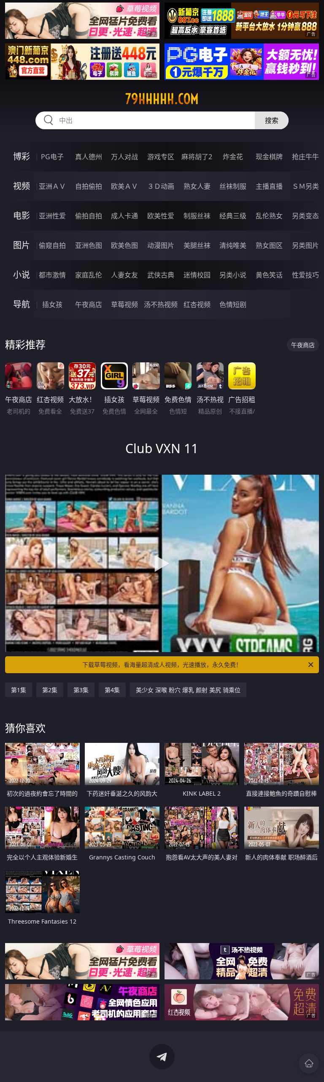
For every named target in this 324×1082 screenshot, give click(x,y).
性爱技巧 (305, 275)
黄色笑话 (269, 275)
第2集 (49, 690)
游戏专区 (160, 156)
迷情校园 (197, 275)
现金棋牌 (269, 156)
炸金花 (233, 156)
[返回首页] (309, 1063)
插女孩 (52, 304)
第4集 (112, 690)
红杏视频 (197, 304)
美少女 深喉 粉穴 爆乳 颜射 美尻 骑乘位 (188, 690)
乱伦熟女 (269, 215)
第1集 (18, 690)
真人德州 (88, 156)
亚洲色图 (88, 245)
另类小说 (232, 275)
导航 (21, 304)
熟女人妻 (197, 186)
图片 (21, 245)
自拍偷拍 (88, 186)
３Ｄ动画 (160, 186)
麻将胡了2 (196, 156)
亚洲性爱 (52, 215)
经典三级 (232, 215)
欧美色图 (124, 245)
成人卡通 (124, 215)
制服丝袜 (197, 215)
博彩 (21, 156)
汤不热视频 (161, 304)
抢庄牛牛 (305, 156)
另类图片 (305, 245)
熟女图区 (269, 245)
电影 (21, 215)
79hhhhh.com (162, 98)
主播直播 (269, 186)
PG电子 (52, 156)
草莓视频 (124, 304)
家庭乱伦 (88, 275)
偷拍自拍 (88, 215)
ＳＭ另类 (305, 186)
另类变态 (305, 215)
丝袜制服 (232, 186)
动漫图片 (160, 245)
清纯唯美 (232, 245)
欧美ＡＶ (124, 186)
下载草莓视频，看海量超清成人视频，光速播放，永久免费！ (162, 665)
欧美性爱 (160, 215)
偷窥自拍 (52, 245)
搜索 (271, 120)
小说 (21, 274)
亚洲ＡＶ (52, 186)
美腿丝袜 (197, 245)
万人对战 (124, 156)
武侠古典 (160, 275)
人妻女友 (124, 275)
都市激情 (52, 275)
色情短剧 (232, 304)
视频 (21, 186)
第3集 (81, 690)
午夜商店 (88, 304)
